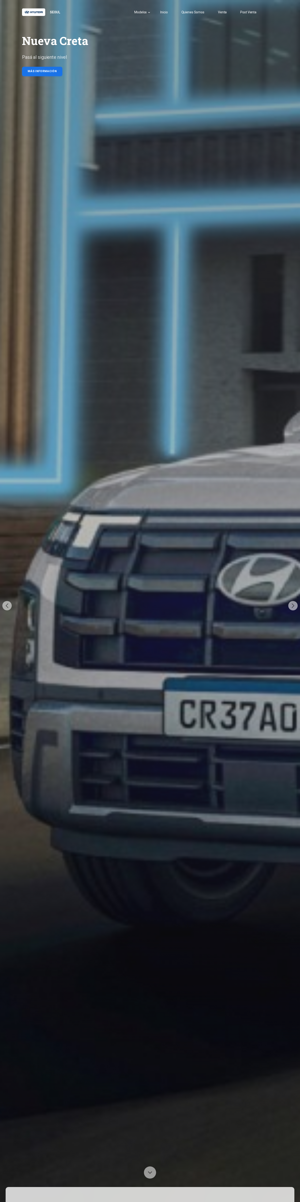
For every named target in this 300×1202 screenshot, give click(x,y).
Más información (42, 71)
